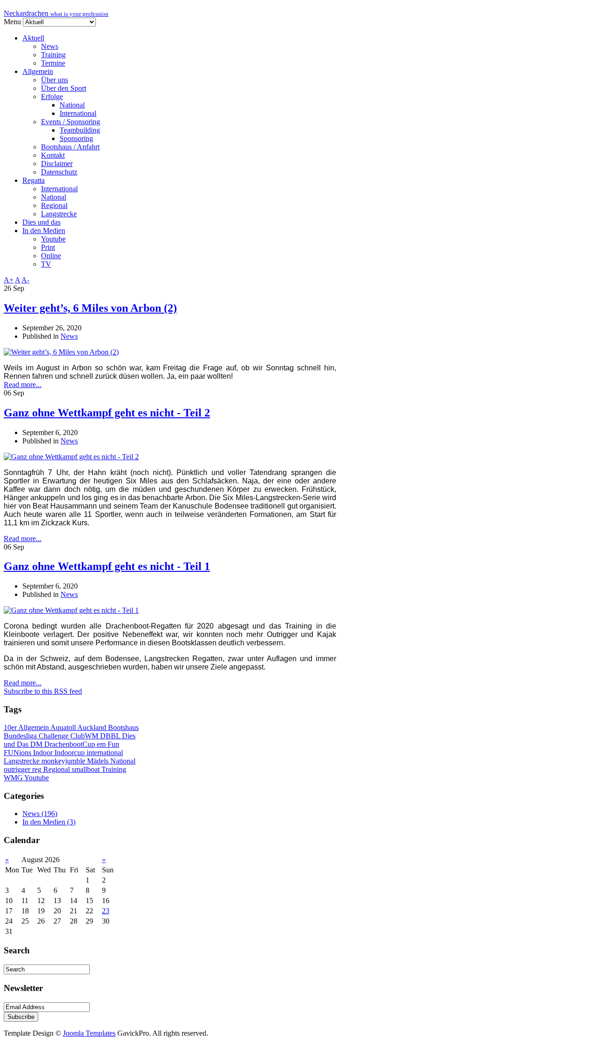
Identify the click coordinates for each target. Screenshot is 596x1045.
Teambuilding (80, 130)
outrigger (18, 769)
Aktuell (33, 38)
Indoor (43, 753)
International (78, 113)
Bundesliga (21, 736)
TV (46, 264)
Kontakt (53, 155)
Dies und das (41, 222)
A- (25, 280)
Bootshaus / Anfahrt (70, 147)
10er (11, 727)
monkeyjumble (64, 761)
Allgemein (37, 71)
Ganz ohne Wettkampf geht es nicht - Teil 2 (107, 413)
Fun (113, 744)
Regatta (33, 180)
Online (51, 256)
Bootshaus (123, 727)
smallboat (87, 769)
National (72, 105)
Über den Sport (63, 88)
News (49, 46)
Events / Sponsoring (70, 122)
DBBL (111, 736)
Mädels (98, 761)
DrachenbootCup (70, 744)
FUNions (18, 753)
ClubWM (85, 736)
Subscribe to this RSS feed (43, 691)
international (105, 753)
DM (37, 744)
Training (53, 55)
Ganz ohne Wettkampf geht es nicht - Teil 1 (107, 566)
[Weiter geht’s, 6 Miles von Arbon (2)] (61, 352)
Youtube (53, 239)
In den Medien (43, 230)
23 (105, 911)
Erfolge (52, 96)
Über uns (54, 80)
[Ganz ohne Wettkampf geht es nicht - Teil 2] (71, 457)
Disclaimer (57, 163)
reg (37, 769)
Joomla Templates (89, 1033)
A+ (9, 280)
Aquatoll (63, 727)
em (102, 744)
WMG (14, 778)
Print (48, 247)
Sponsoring (76, 138)
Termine (53, 63)
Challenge (54, 736)
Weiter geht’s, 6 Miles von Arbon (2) (90, 308)
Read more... (22, 385)
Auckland (92, 727)
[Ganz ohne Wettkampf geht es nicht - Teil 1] (71, 610)
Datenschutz (59, 172)
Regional (54, 205)
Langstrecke (59, 214)
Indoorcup (70, 753)
